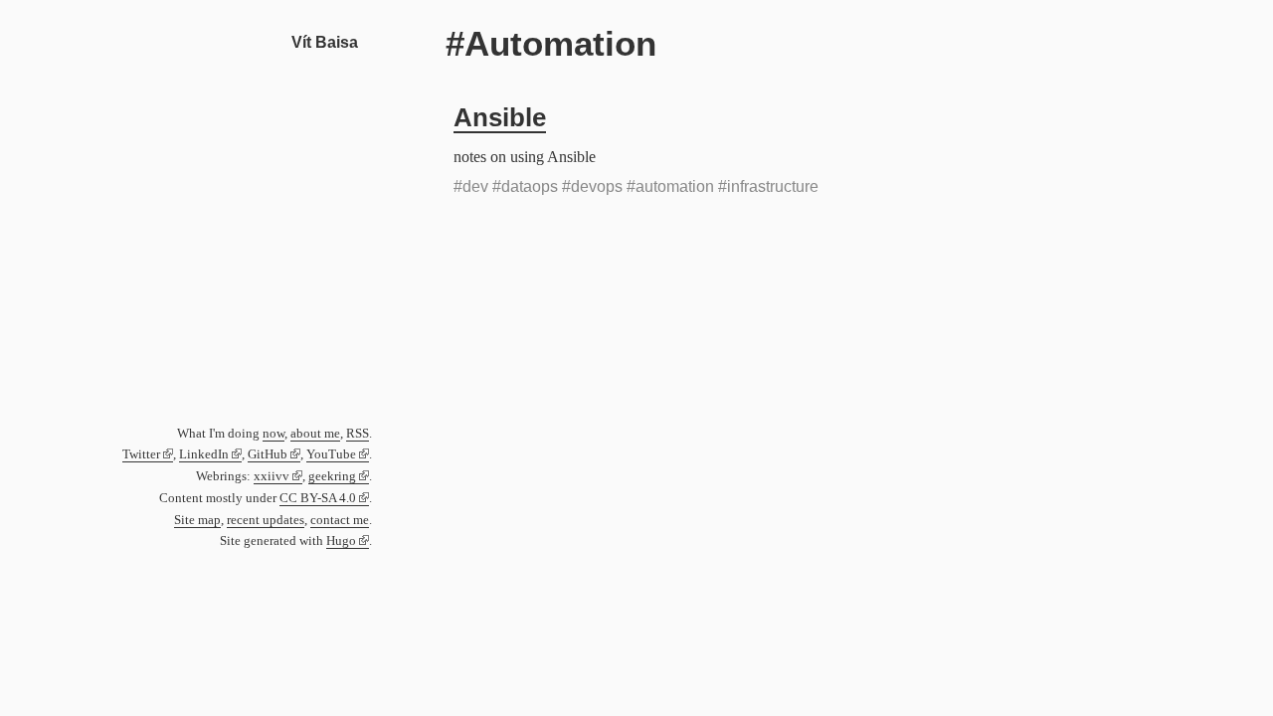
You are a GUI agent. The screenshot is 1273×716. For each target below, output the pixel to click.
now (273, 434)
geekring (332, 476)
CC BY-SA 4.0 (317, 498)
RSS (357, 434)
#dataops (525, 186)
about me (315, 434)
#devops (592, 186)
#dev (471, 186)
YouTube (331, 454)
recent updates (265, 520)
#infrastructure (768, 186)
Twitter (141, 454)
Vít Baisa (324, 42)
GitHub (267, 454)
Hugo (341, 541)
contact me (339, 520)
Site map (197, 520)
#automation (670, 186)
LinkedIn (204, 454)
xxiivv (271, 476)
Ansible (500, 117)
